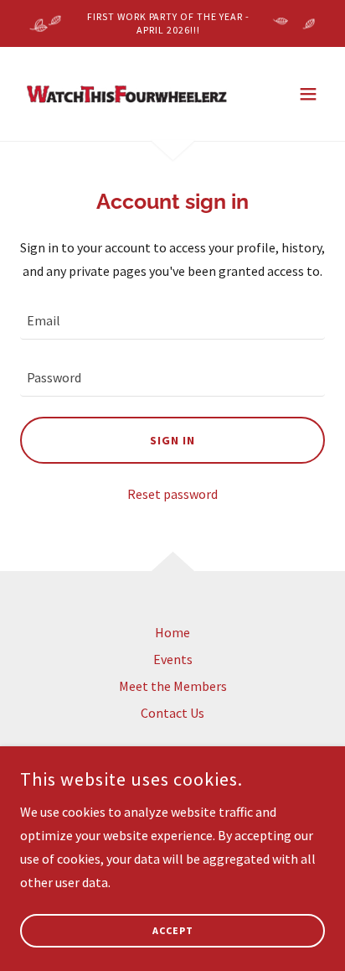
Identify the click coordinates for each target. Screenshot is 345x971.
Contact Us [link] (172, 712)
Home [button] (172, 632)
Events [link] (173, 659)
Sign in (172, 440)
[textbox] (172, 321)
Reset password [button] (172, 494)
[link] (127, 93)
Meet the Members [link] (173, 686)
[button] (308, 94)
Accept (172, 931)
